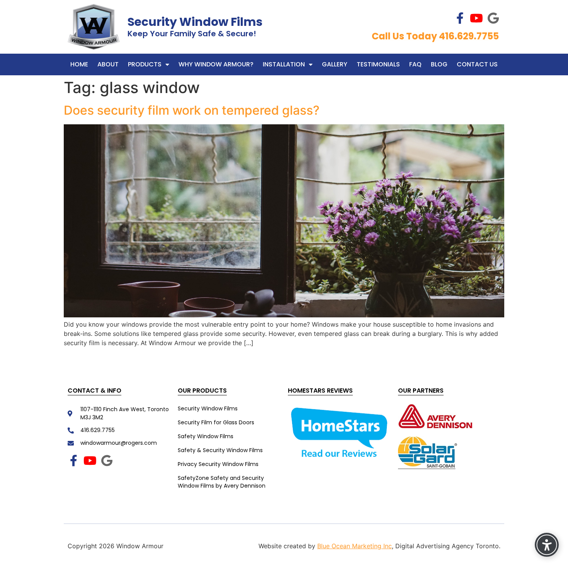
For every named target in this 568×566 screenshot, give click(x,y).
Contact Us (477, 64)
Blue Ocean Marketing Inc (354, 546)
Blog (439, 64)
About (108, 64)
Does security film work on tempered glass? (193, 110)
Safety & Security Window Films (220, 450)
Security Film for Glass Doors (216, 422)
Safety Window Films (205, 436)
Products (145, 64)
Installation (284, 64)
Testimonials (378, 64)
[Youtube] (476, 18)
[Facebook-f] (460, 18)
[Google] (493, 18)
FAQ (415, 64)
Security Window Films (195, 22)
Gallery (334, 64)
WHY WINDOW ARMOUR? (216, 64)
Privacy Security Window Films (218, 464)
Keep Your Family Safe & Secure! (192, 33)
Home (79, 64)
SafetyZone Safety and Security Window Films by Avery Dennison (221, 482)
